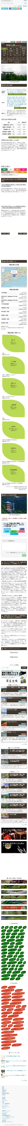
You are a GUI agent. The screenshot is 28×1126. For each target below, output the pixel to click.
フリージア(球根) (18, 1012)
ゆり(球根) (10, 1009)
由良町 (8, 103)
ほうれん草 (21, 933)
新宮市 (14, 98)
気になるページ (5, 1106)
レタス (12, 943)
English (25, 0)
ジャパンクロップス (7, 3)
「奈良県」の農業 (5, 233)
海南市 (13, 97)
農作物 (4, 50)
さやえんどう (11, 59)
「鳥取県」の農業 (22, 233)
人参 (25, 927)
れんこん (16, 930)
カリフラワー (19, 940)
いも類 (4, 53)
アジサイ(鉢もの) (6, 1045)
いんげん (20, 975)
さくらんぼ (4, 969)
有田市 (20, 97)
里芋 (17, 953)
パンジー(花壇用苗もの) (17, 1028)
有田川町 (16, 101)
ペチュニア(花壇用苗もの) (8, 1038)
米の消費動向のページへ (14, 918)
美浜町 (19, 101)
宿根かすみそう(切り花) (4, 61)
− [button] (3, 271)
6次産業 (11, 50)
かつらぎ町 (13, 100)
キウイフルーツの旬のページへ (14, 912)
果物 (24, 53)
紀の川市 (18, 98)
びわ (13, 965)
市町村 (3, 1094)
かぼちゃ (11, 946)
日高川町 (21, 103)
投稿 (24, 555)
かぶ (20, 927)
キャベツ (14, 933)
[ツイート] (13, 8)
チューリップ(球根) (19, 1009)
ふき (8, 937)
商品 (17, 48)
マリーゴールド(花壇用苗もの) (9, 1035)
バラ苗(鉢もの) (5, 1048)
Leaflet (13, 286)
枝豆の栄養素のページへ (14, 887)
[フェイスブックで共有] (10, 8)
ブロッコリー (5, 943)
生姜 (15, 956)
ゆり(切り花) (5, 1003)
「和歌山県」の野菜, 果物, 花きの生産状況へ (17, 94)
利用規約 (4, 1114)
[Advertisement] (14, 25)
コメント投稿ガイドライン (8, 1117)
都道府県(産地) (5, 1093)
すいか (9, 972)
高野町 (23, 100)
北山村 (15, 106)
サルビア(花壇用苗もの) (7, 1032)
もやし (17, 978)
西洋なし (4, 965)
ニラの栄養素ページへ (14, 902)
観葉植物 (4, 1025)
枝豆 (19, 949)
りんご (20, 962)
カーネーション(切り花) (7, 990)
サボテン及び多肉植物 (18, 1022)
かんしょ (4, 953)
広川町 (11, 101)
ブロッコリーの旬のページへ (14, 897)
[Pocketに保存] (18, 8)
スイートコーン (5, 975)
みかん (4, 59)
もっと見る (24, 744)
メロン (3, 972)
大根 (16, 927)
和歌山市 (9, 97)
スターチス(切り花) (17, 61)
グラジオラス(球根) (6, 1012)
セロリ (3, 940)
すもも (17, 59)
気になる (5, 8)
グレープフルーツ (12, 962)
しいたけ (21, 956)
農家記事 (24, 48)
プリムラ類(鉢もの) (6, 1019)
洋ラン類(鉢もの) (6, 1022)
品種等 (3, 1097)
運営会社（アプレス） (7, 1121)
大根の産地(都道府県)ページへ (14, 892)
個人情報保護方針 (6, 1115)
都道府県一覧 (22, 489)
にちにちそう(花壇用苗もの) (8, 1041)
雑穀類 (23, 50)
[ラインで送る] (15, 8)
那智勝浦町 (21, 104)
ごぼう (3, 930)
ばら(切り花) (19, 990)
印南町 (12, 103)
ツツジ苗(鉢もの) (17, 1045)
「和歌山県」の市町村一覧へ (20, 107)
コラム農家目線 (5, 1103)
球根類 (3, 1009)
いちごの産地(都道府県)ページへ (14, 907)
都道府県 (20, 6)
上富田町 (11, 104)
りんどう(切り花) (6, 993)
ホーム (15, 6)
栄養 (3, 1102)
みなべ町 (17, 103)
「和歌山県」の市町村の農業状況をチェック (18, 137)
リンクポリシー (5, 1118)
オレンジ (14, 975)
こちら (24, 552)
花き (4, 55)
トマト (21, 946)
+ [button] (3, 269)
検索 (24, 667)
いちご (20, 969)
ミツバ (12, 937)
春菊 (18, 937)
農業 (4, 48)
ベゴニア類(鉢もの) (18, 1019)
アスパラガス (11, 940)
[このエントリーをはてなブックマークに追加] (21, 8)
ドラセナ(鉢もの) (18, 1025)
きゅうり (4, 946)
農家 (11, 48)
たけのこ (10, 930)
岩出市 (22, 98)
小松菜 (8, 933)
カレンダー (4, 1100)
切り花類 (4, 987)
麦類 (17, 53)
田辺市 (10, 98)
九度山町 (19, 100)
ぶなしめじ (12, 959)
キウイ (23, 59)
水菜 (3, 933)
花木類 (10, 1025)
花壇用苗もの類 (5, 1028)
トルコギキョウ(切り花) (18, 1000)
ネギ (3, 937)
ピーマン (4, 949)
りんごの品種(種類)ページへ (14, 881)
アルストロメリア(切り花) (8, 1006)
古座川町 (11, 106)
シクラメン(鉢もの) (13, 1016)
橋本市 (17, 97)
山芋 (22, 953)
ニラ (22, 937)
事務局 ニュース (6, 1110)
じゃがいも (11, 953)
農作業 (3, 1099)
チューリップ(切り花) (16, 1003)
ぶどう (11, 969)
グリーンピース (17, 56)
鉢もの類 (4, 1016)
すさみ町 (16, 104)
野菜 (17, 50)
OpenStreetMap (19, 286)
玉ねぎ (3, 956)
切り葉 (18, 1006)
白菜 (22, 930)
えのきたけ (4, 959)
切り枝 (10, 61)
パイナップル (16, 972)
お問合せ (4, 1120)
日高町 (23, 101)
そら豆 (12, 978)
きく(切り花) (12, 987)
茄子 (16, 946)
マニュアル (4, 1105)
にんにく (10, 956)
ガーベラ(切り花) (6, 1000)
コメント (4, 1108)
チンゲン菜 (19, 943)
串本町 (18, 106)
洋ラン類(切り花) (6, 996)
